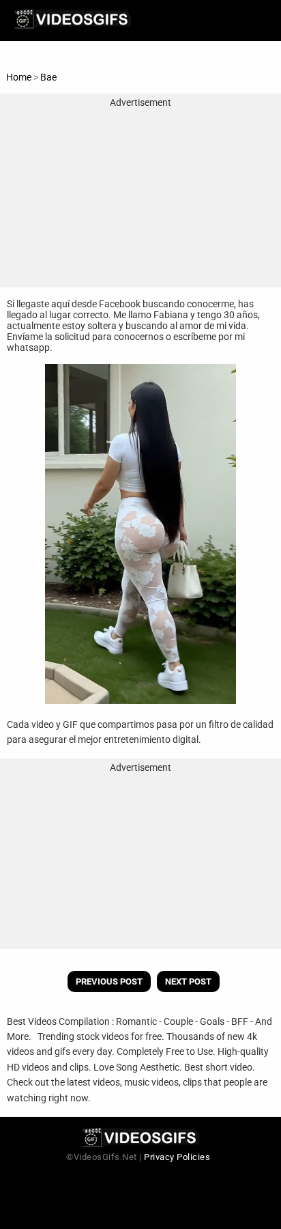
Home (18, 77)
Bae (48, 77)
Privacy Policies (177, 1157)
